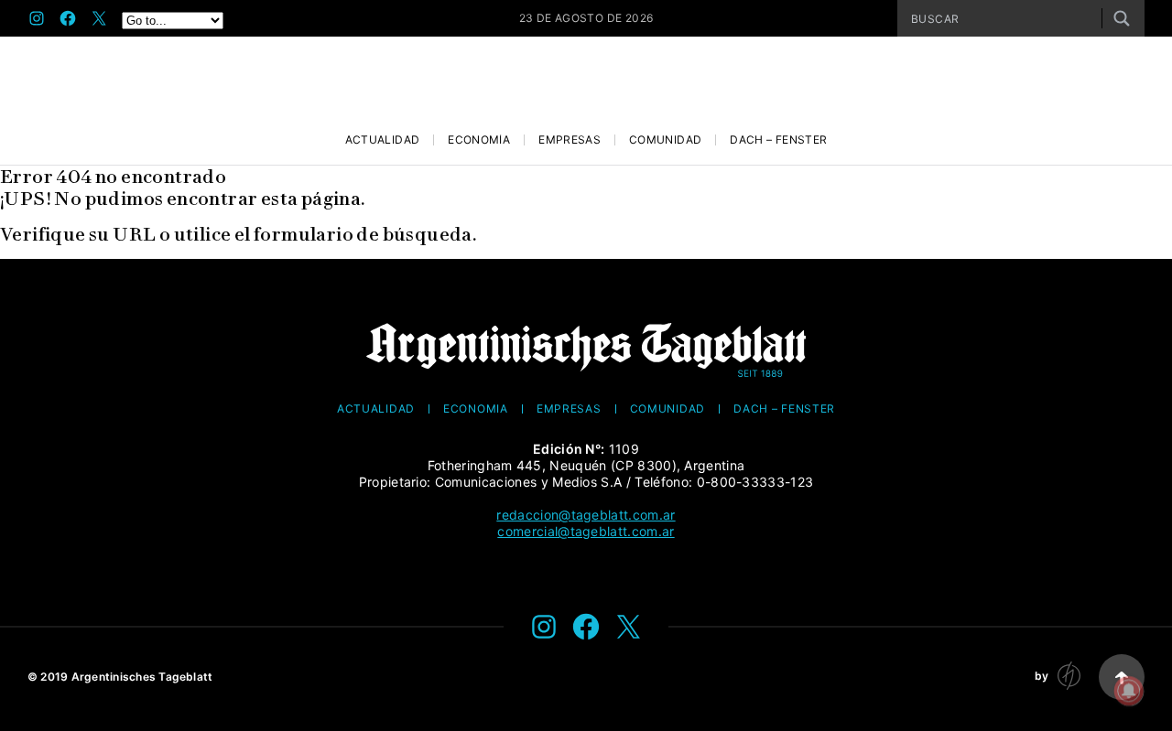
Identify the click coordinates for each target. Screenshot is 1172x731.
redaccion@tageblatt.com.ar (585, 514)
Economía (479, 139)
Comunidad (665, 139)
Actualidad (382, 139)
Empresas (569, 139)
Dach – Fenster (778, 139)
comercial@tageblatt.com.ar (585, 531)
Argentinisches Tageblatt (142, 676)
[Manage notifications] (1129, 690)
